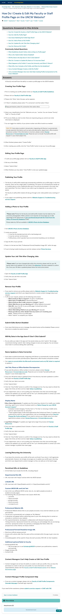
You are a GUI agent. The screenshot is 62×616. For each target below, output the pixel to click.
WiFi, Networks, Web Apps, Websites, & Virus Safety (26, 6)
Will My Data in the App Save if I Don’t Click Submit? (24, 57)
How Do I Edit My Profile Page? (17, 35)
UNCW (5, 20)
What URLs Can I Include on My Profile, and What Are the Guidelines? (29, 66)
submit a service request (32, 588)
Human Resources (31, 418)
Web (18, 20)
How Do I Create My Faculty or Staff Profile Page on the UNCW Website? (30, 32)
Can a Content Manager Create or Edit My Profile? (23, 69)
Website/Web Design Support (49, 6)
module (41, 20)
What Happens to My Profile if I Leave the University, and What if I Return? (30, 63)
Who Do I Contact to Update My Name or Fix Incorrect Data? (26, 60)
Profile (35, 20)
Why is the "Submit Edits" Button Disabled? (21, 55)
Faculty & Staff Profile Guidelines (43, 92)
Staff (27, 20)
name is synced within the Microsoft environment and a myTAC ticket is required (34, 361)
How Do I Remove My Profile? (17, 46)
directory (38, 265)
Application (12, 20)
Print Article (9, 601)
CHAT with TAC (47, 588)
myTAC (3, 2)
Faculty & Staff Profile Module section (35, 567)
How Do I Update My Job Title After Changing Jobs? (23, 43)
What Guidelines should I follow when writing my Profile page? (27, 52)
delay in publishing (36, 389)
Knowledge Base (18, 2)
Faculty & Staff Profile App (22, 95)
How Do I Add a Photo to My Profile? (19, 40)
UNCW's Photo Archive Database (38, 222)
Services (10, 2)
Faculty (23, 20)
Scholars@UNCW (29, 546)
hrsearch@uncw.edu (21, 134)
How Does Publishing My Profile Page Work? (21, 38)
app (31, 20)
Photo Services (46, 249)
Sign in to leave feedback (10, 595)
